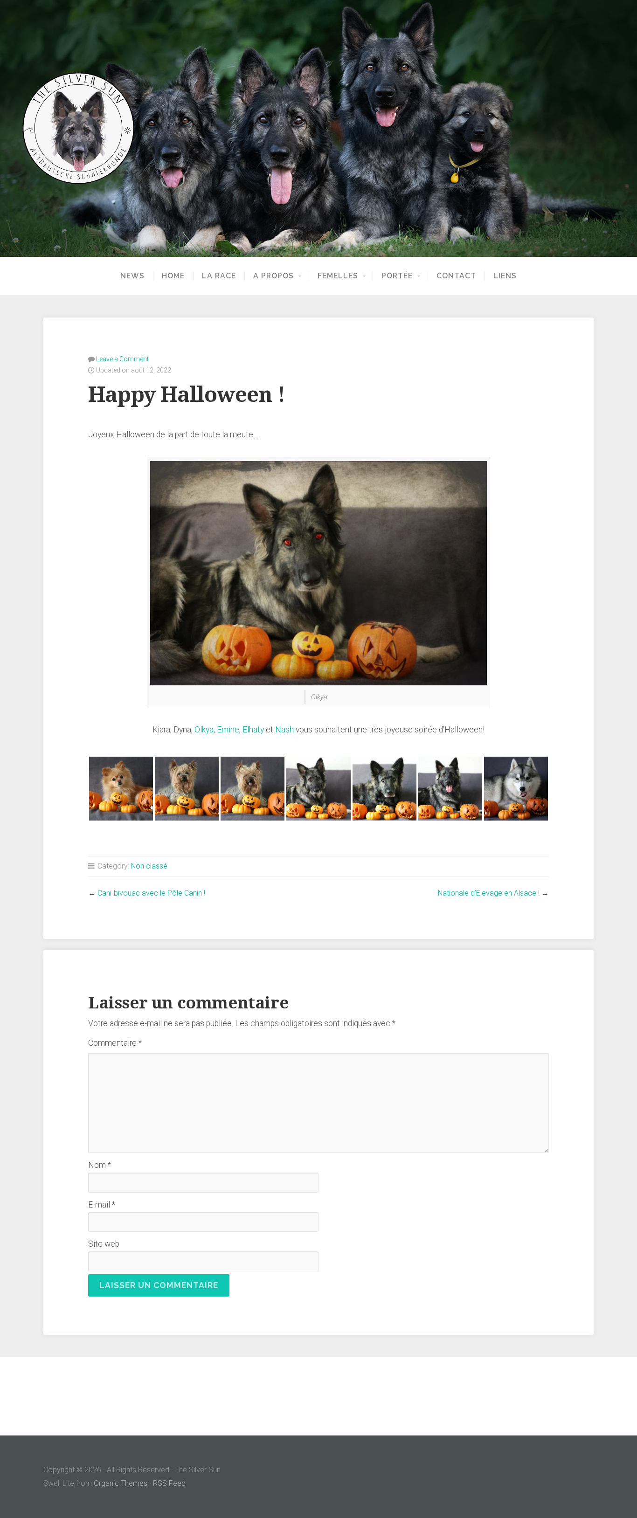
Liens (505, 276)
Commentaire (115, 1043)
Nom (99, 1165)
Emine (228, 729)
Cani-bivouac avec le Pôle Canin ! (151, 893)
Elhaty (253, 729)
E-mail (101, 1204)
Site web (103, 1244)
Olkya (204, 729)
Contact (456, 276)
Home (173, 276)
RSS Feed (169, 1483)
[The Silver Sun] (318, 128)
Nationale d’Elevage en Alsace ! (489, 893)
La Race (219, 276)
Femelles (338, 276)
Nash (284, 729)
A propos (273, 276)
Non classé (149, 866)
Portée (397, 276)
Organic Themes (120, 1483)
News (132, 276)
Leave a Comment (122, 359)
